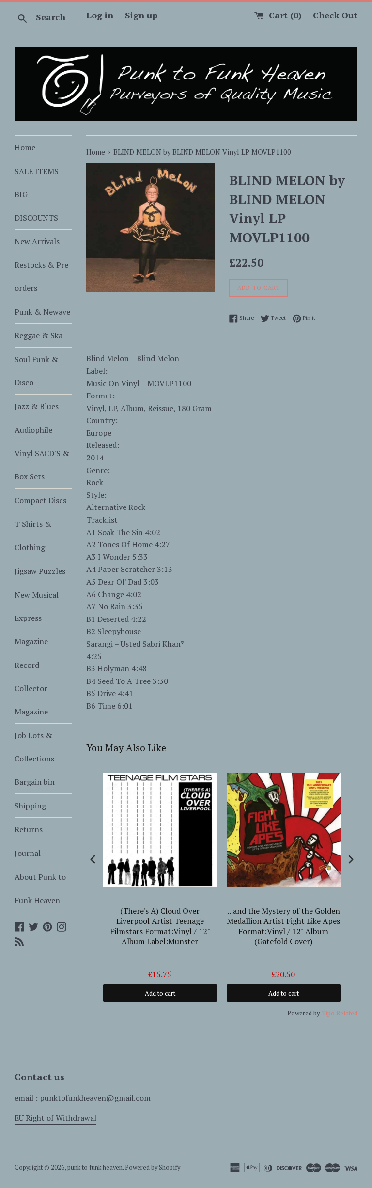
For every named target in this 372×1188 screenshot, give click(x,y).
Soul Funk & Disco (36, 371)
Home (25, 147)
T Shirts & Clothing (33, 536)
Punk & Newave (42, 311)
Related (346, 1013)
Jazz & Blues (37, 406)
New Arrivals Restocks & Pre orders (41, 264)
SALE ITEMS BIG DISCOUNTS (37, 194)
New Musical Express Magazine (37, 618)
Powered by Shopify (152, 1167)
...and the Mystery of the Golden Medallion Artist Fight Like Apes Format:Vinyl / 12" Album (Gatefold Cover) (283, 926)
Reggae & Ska (38, 335)
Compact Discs (40, 500)
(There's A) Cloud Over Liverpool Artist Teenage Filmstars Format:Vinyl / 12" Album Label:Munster (160, 926)
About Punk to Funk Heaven (40, 888)
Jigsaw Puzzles (40, 571)
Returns (29, 829)
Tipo (328, 1013)
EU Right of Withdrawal (55, 1117)
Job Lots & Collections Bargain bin (35, 758)
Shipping (30, 805)
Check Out (335, 15)
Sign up (141, 15)
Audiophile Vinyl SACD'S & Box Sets (42, 453)
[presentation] (93, 859)
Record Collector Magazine (31, 688)
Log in (99, 15)
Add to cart (160, 993)
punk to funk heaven (95, 1167)
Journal (28, 853)
